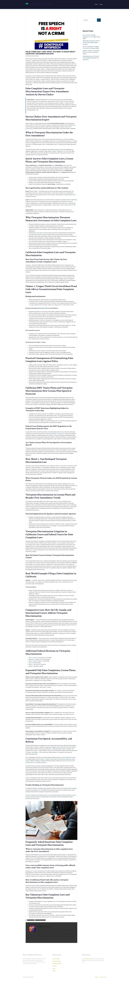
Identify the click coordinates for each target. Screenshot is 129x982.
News (101, 4)
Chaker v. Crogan (31, 60)
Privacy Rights (56, 958)
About (53, 970)
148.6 (58, 333)
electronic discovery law (66, 760)
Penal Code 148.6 (43, 308)
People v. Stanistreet (32, 265)
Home (96, 4)
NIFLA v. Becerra (33, 661)
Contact (54, 966)
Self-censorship (44, 232)
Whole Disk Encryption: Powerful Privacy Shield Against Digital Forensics (91, 42)
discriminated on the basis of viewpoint (59, 433)
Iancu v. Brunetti (33, 662)
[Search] (99, 20)
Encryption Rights (56, 963)
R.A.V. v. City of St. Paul (35, 657)
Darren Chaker (59, 101)
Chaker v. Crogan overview (47, 759)
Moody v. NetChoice (34, 666)
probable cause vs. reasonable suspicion (36, 762)
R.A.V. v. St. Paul (63, 277)
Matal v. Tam (59, 465)
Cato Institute (51, 194)
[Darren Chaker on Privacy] (27, 4)
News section (89, 958)
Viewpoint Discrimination (40, 920)
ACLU (46, 194)
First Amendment (63, 60)
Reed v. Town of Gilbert (62, 205)
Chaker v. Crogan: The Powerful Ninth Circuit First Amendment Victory (91, 52)
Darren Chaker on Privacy (40, 4)
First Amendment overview (68, 757)
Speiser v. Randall (56, 151)
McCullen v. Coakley (34, 659)
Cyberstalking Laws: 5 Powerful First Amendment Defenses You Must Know (91, 58)
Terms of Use (103, 977)
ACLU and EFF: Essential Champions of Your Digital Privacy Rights (91, 36)
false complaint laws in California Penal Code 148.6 (61, 747)
